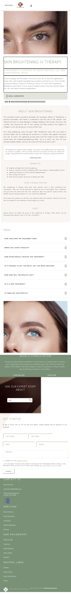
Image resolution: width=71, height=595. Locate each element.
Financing (7, 544)
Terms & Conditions (10, 576)
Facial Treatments (9, 516)
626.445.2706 (8, 484)
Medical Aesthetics (10, 525)
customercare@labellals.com (13, 489)
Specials (6, 557)
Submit (9, 471)
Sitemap (6, 567)
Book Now (9, 5)
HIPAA (6, 581)
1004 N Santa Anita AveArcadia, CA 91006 (11, 494)
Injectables (7, 521)
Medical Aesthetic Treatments (19, 101)
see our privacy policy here (50, 465)
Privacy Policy (8, 572)
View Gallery (35, 157)
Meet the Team (8, 540)
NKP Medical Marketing (50, 588)
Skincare (6, 529)
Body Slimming (8, 512)
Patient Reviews (9, 548)
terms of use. (21, 460)
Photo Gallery (8, 553)
